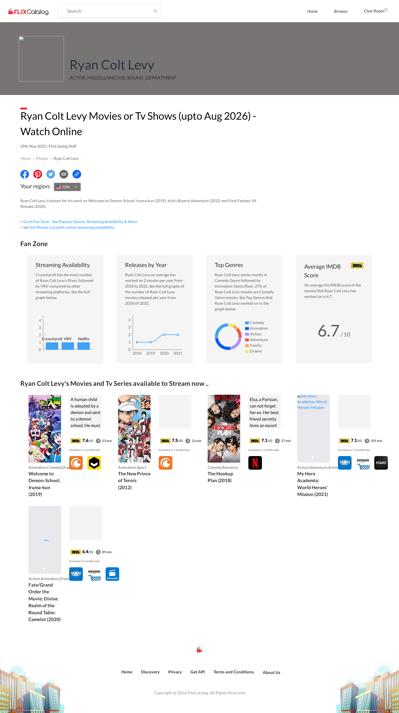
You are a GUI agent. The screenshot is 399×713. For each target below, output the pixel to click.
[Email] (63, 174)
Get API (198, 671)
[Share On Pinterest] (37, 174)
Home (312, 11)
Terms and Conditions (234, 671)
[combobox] (67, 187)
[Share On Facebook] (24, 174)
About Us (271, 672)
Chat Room (374, 10)
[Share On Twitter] (50, 174)
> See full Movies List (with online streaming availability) (67, 227)
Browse (341, 11)
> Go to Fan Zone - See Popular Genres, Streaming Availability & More (78, 221)
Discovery (150, 671)
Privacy (175, 671)
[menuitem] (312, 11)
